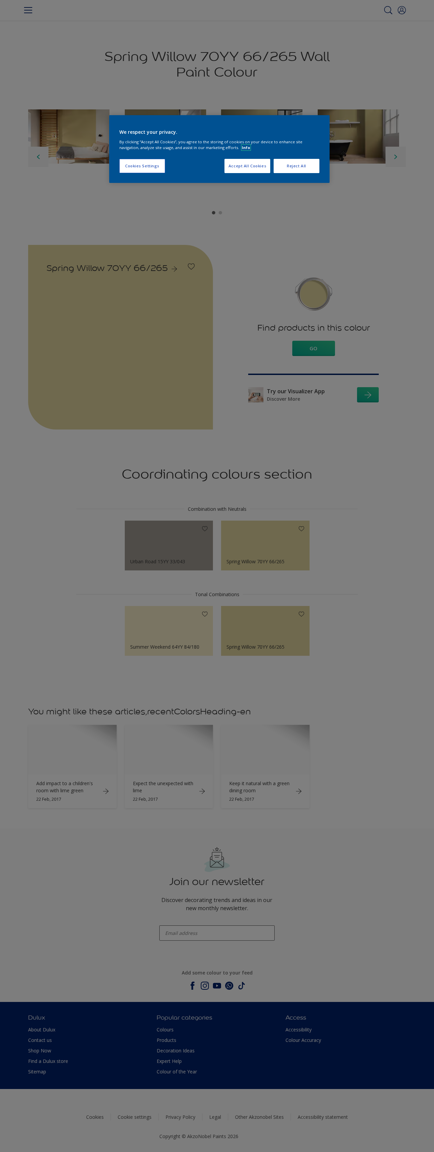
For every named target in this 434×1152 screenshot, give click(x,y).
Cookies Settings (142, 165)
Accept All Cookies (247, 165)
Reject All (296, 165)
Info (246, 147)
